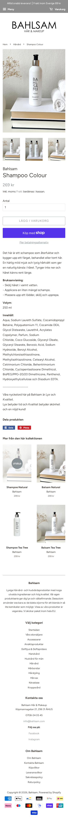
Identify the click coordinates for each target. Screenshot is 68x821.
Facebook (34, 733)
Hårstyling (34, 673)
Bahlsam (33, 792)
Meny (10, 9)
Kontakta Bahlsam (34, 762)
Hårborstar (34, 668)
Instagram (34, 739)
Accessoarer (34, 639)
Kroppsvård (34, 687)
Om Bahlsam (34, 757)
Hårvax (34, 677)
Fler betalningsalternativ (34, 242)
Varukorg (59, 9)
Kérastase (34, 682)
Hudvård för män (34, 658)
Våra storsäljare (34, 634)
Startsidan (34, 629)
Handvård (34, 653)
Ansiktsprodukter (34, 644)
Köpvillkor (34, 767)
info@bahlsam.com (34, 721)
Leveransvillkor (34, 772)
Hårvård (17, 44)
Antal (6, 201)
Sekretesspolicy (34, 777)
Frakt (19, 191)
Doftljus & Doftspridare (34, 649)
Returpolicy (34, 782)
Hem (5, 44)
